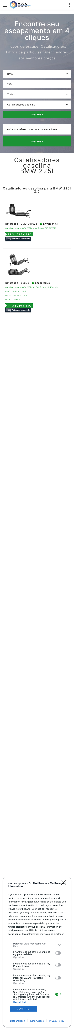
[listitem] (37, 944)
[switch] (58, 953)
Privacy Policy (56, 1020)
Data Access (37, 1020)
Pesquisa (37, 114)
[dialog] (37, 952)
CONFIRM (23, 1008)
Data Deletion (17, 1020)
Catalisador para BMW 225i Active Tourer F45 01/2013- (31, 228)
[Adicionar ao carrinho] (18, 238)
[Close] (64, 883)
